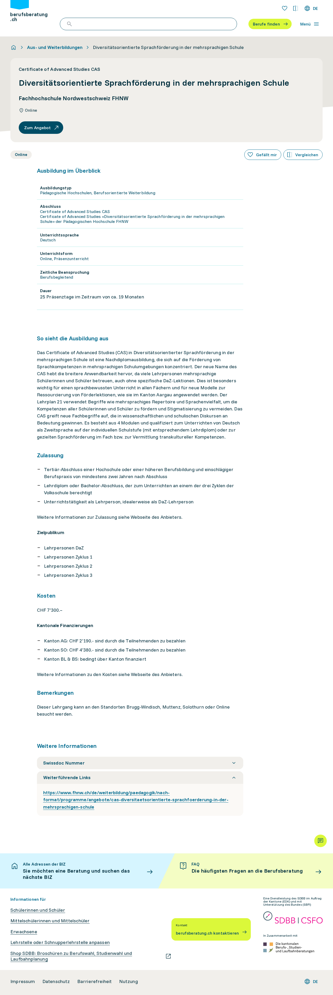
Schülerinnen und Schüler (37, 910)
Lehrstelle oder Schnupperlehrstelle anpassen (60, 942)
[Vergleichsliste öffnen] (295, 8)
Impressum (22, 981)
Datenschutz (56, 981)
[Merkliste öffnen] (284, 8)
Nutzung (128, 981)
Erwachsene (23, 932)
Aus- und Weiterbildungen (54, 47)
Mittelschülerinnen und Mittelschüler (49, 921)
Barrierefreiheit (94, 981)
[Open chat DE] (320, 841)
